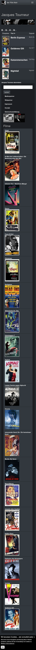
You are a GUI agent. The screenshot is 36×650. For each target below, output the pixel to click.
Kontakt (7, 108)
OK (3, 647)
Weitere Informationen (7, 643)
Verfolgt (7, 583)
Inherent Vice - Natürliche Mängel (16, 184)
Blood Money (9, 484)
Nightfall (15, 70)
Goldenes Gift (17, 48)
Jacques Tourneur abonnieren (11, 82)
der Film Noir (12, 2)
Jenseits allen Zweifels (12, 509)
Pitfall (7, 130)
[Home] (3, 3)
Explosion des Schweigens (14, 558)
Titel (12, 33)
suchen (7, 92)
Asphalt (7, 360)
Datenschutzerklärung (12, 112)
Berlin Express (18, 37)
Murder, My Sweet (10, 459)
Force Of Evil (9, 234)
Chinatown (8, 258)
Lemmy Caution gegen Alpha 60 (15, 385)
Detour (7, 208)
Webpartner (8, 100)
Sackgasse (8, 284)
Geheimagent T (10, 335)
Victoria (7, 409)
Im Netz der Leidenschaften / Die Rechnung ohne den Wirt (15, 157)
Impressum (8, 104)
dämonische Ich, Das (12, 311)
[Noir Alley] (19, 118)
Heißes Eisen (9, 534)
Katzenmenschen (19, 59)
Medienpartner (9, 96)
